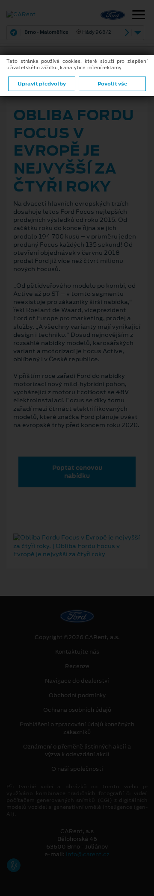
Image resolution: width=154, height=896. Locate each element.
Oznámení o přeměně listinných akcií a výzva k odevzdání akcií (77, 750)
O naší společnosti (77, 769)
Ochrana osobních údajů (77, 710)
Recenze (77, 666)
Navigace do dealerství (77, 681)
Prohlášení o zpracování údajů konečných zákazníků (77, 728)
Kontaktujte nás (77, 652)
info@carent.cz (88, 854)
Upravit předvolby (42, 83)
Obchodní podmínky (77, 695)
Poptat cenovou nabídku (77, 471)
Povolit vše (112, 83)
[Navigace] (138, 16)
